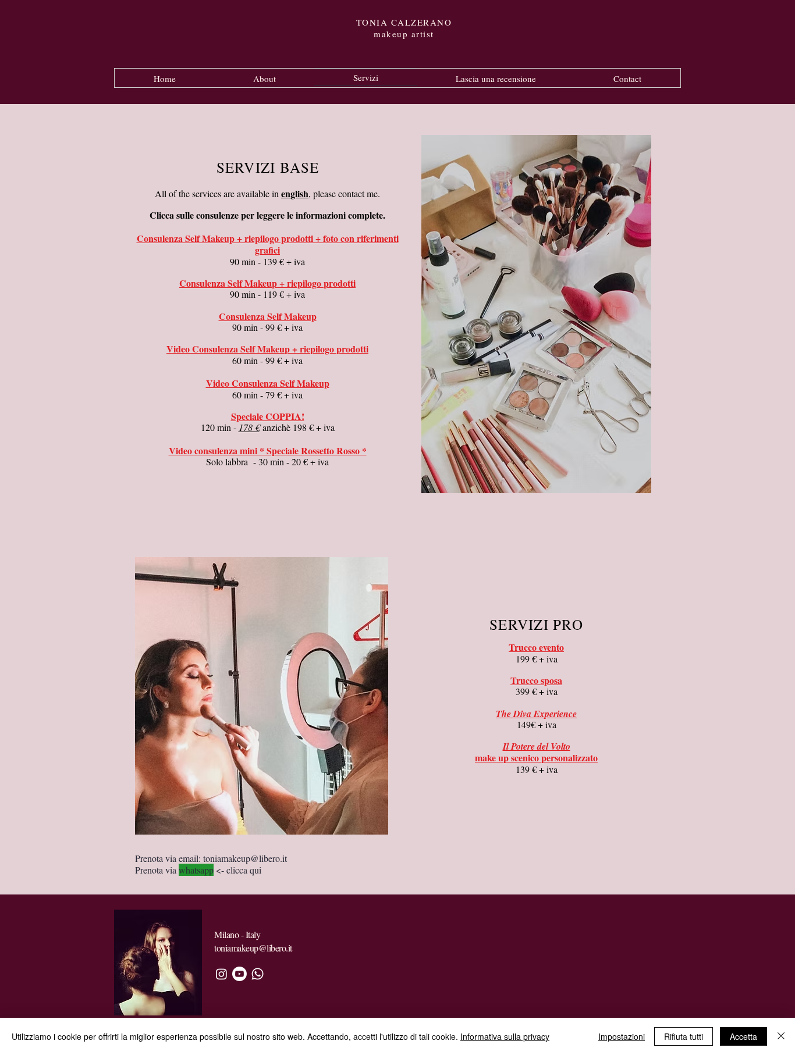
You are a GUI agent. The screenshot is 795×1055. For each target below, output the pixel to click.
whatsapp (196, 870)
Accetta (743, 1036)
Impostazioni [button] (621, 1036)
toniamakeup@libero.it (245, 858)
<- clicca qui (237, 870)
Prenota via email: (169, 858)
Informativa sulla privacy (504, 1036)
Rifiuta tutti (683, 1036)
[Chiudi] (781, 1036)
